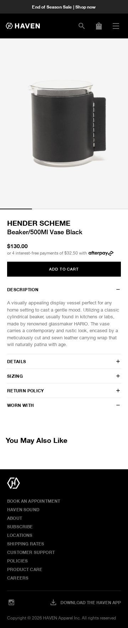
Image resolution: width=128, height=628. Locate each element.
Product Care (24, 569)
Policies (17, 561)
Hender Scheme (38, 223)
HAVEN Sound (23, 509)
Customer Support (31, 552)
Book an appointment (33, 501)
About (14, 518)
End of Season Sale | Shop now (64, 7)
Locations (20, 535)
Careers (17, 578)
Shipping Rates (25, 543)
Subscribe (20, 526)
